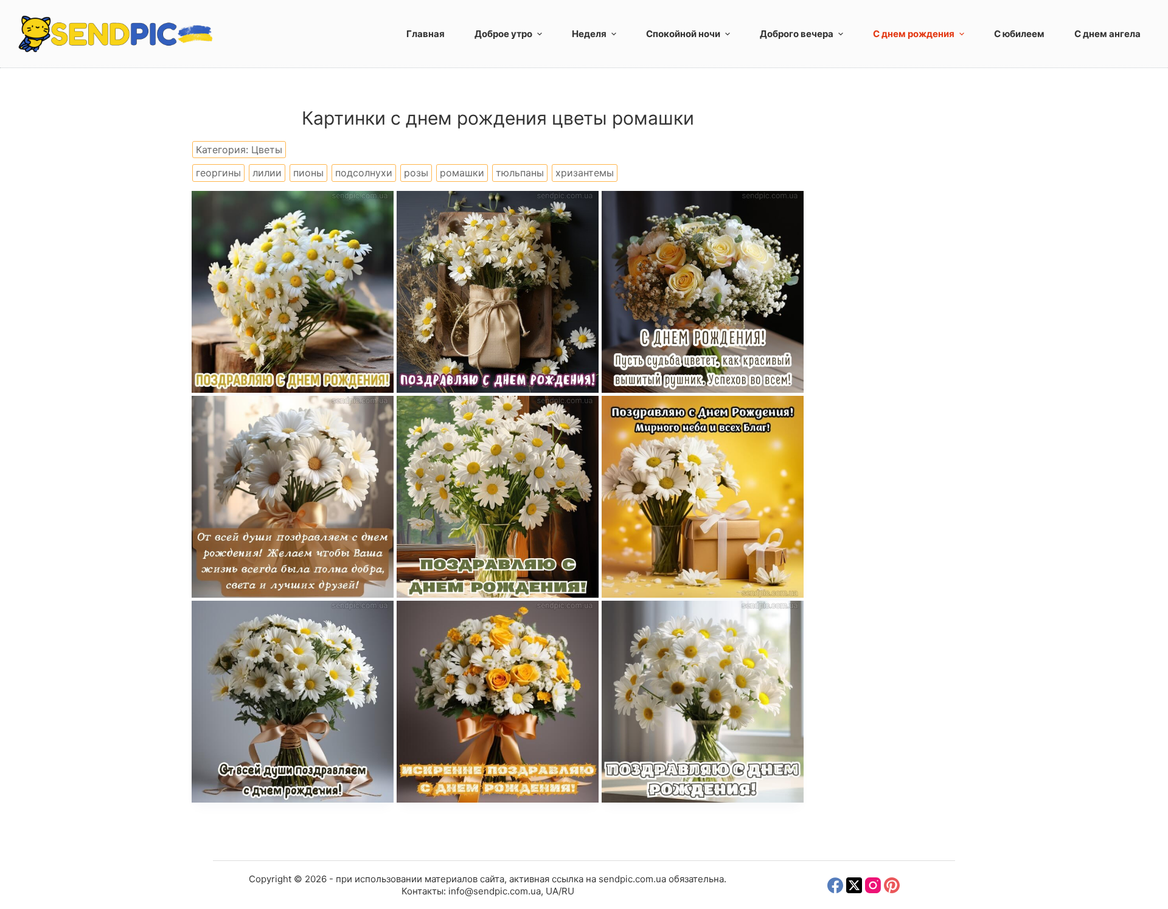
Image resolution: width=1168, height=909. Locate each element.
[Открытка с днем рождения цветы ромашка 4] (703, 497)
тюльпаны (520, 173)
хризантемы (584, 173)
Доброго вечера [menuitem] (796, 34)
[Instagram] (873, 885)
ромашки (462, 173)
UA (552, 891)
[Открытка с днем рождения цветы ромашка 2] (498, 702)
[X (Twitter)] (854, 885)
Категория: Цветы (239, 149)
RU (567, 891)
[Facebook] (835, 885)
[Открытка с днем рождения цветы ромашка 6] (293, 497)
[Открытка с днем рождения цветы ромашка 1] (703, 702)
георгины (218, 173)
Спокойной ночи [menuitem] (683, 34)
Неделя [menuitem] (589, 34)
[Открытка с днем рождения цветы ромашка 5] (498, 497)
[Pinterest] (892, 885)
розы (416, 173)
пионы (308, 173)
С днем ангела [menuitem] (1107, 34)
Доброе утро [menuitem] (503, 34)
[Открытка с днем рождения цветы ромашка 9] (293, 292)
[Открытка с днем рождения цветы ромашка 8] (498, 292)
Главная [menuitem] (425, 34)
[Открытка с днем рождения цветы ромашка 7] (703, 292)
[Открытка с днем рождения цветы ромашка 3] (293, 702)
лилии (267, 173)
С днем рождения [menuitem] (913, 34)
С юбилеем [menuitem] (1019, 34)
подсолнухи (363, 173)
